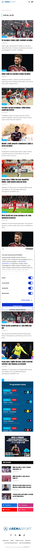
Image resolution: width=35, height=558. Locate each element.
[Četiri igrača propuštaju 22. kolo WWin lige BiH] (17, 314)
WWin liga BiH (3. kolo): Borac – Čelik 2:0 (21, 477)
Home (3, 10)
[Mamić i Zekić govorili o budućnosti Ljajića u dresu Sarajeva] (17, 132)
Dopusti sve (17, 305)
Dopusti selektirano (17, 309)
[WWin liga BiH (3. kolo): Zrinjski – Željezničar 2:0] (6, 469)
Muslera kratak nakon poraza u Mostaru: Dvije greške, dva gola (22, 486)
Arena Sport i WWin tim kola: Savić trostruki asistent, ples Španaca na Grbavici (17, 362)
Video (12, 540)
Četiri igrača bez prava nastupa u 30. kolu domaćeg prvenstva (16, 216)
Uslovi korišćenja (25, 543)
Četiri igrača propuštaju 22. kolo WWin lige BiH (17, 326)
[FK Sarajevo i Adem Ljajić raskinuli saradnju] (17, 29)
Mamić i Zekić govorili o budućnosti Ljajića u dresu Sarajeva (17, 144)
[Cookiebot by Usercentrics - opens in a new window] (25, 249)
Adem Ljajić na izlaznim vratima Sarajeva (16, 74)
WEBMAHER (26, 547)
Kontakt (28, 540)
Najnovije (6, 540)
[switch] (30, 283)
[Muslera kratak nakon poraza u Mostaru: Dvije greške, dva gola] (6, 487)
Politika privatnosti (11, 543)
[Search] (29, 2)
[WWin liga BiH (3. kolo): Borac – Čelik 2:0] (6, 478)
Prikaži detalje (25, 300)
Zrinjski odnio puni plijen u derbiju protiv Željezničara (23, 495)
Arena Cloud (19, 540)
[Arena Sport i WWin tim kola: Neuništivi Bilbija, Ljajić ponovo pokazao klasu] (17, 168)
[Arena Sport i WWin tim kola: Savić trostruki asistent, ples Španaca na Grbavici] (17, 350)
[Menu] (32, 2)
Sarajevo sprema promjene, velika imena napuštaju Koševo (16, 108)
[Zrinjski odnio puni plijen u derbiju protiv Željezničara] (6, 496)
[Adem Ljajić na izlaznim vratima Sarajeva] (17, 62)
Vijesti (4, 36)
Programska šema (18, 384)
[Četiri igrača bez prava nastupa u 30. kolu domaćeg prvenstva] (17, 204)
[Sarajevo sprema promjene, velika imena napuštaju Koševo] (17, 96)
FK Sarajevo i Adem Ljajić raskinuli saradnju (17, 40)
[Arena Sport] (9, 2)
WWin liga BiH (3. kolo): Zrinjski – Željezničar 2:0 (22, 468)
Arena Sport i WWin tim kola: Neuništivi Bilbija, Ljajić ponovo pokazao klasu (15, 180)
